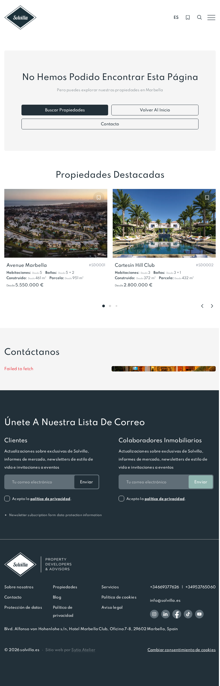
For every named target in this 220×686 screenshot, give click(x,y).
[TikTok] (188, 614)
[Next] (212, 306)
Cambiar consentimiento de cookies (182, 649)
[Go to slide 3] (116, 306)
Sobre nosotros (19, 587)
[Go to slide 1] (103, 306)
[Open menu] (211, 17)
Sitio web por (70, 649)
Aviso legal (112, 607)
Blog (57, 597)
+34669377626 (164, 587)
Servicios (110, 587)
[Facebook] (177, 614)
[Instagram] (154, 614)
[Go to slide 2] (110, 306)
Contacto (110, 124)
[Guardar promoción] (98, 197)
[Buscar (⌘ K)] (199, 17)
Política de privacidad (63, 611)
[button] (97, 264)
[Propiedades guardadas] (188, 17)
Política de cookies (119, 597)
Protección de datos (23, 607)
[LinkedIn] (165, 614)
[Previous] (202, 306)
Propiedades (65, 587)
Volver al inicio (155, 110)
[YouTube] (199, 614)
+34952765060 (200, 587)
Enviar (86, 482)
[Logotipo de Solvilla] (110, 564)
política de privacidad (50, 498)
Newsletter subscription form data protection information (53, 515)
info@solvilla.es (165, 600)
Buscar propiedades (65, 110)
